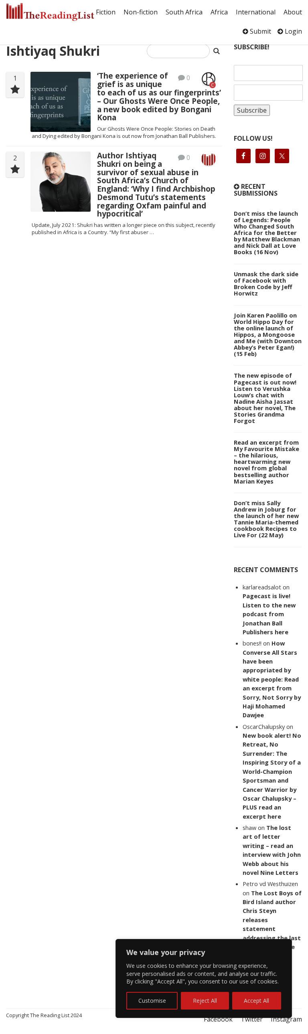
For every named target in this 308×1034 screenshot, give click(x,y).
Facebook (218, 1019)
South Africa (184, 12)
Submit (259, 31)
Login (292, 31)
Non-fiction (141, 12)
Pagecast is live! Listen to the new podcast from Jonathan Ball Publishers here (269, 614)
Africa (219, 12)
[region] (204, 978)
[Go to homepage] (50, 12)
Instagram (286, 1019)
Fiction (106, 12)
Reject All (205, 1000)
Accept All (256, 1000)
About (293, 12)
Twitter (252, 1019)
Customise (152, 1000)
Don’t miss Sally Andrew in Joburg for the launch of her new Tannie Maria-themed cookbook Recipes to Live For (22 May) (266, 519)
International (256, 12)
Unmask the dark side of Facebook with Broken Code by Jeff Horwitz (266, 283)
